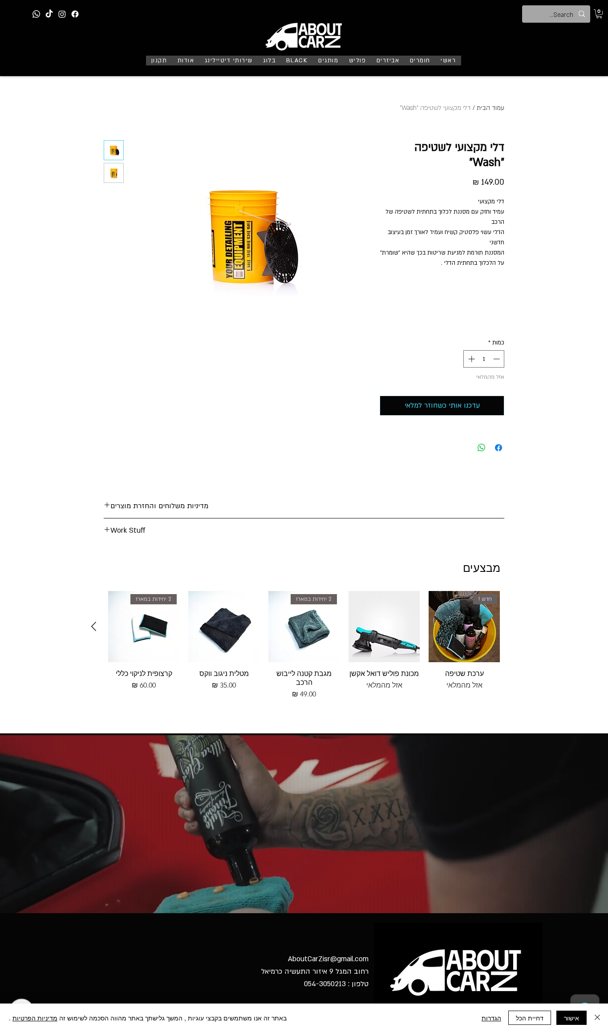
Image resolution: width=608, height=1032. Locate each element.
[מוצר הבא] (93, 626)
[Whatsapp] (36, 14)
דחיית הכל (529, 1017)
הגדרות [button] (491, 1017)
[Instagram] (62, 14)
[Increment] (471, 359)
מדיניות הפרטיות (34, 1017)
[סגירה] (597, 1018)
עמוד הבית (490, 108)
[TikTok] (49, 14)
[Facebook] (75, 14)
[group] (304, 645)
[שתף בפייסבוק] (498, 447)
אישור (571, 1017)
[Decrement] (497, 359)
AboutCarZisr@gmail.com (328, 959)
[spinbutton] (484, 359)
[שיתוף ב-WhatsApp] (481, 447)
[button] (599, 13)
